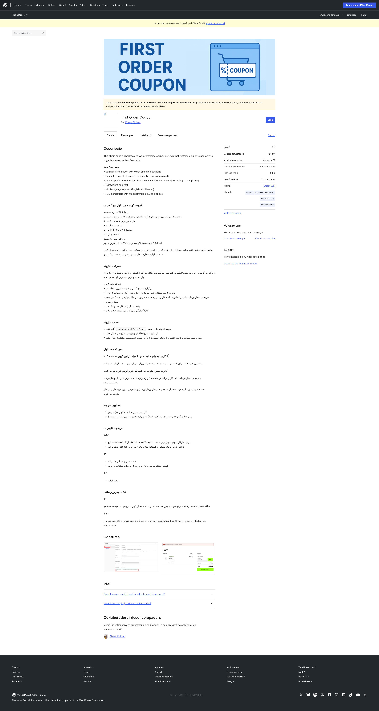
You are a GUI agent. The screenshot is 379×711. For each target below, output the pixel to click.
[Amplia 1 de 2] (154, 546)
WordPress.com (307, 667)
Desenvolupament (168, 135)
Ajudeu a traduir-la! (215, 23)
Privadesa (17, 681)
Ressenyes (127, 135)
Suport (271, 135)
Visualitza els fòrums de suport (240, 263)
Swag (231, 681)
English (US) (269, 185)
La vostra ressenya (234, 238)
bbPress (303, 676)
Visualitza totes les (265, 238)
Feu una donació (236, 676)
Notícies (16, 672)
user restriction (267, 198)
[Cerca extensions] (43, 33)
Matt (301, 672)
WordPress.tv (163, 681)
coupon (249, 192)
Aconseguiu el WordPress (359, 5)
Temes (86, 672)
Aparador (88, 667)
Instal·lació (145, 135)
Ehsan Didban (132, 122)
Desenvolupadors (164, 676)
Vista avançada (232, 213)
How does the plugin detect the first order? (127, 603)
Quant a (16, 667)
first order (269, 192)
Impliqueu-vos (234, 667)
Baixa (270, 120)
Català (43, 695)
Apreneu (159, 667)
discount (259, 192)
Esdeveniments (234, 672)
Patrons (87, 681)
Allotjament (17, 676)
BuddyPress (305, 681)
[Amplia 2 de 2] (211, 546)
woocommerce (267, 205)
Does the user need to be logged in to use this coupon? (134, 594)
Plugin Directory (20, 15)
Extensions (88, 676)
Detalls (110, 135)
